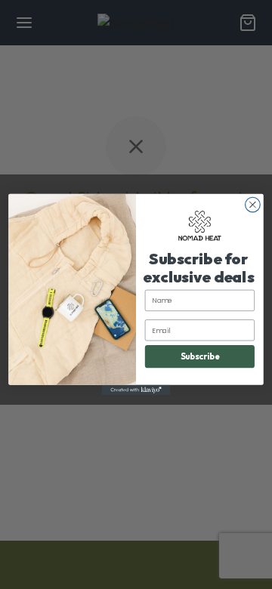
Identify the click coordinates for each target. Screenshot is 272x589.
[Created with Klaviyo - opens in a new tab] (136, 390)
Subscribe (200, 356)
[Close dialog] (253, 204)
